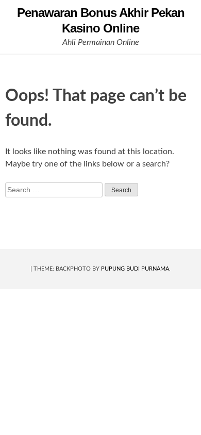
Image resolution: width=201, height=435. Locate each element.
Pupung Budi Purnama (135, 269)
